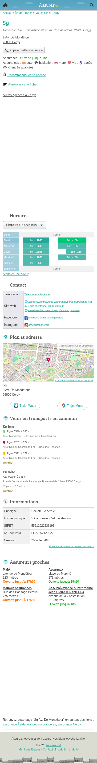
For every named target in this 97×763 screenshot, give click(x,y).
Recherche (92, 5)
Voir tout (8, 462)
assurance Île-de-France (19, 724)
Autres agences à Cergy (19, 95)
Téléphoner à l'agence (37, 294)
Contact (48, 749)
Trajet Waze (28, 405)
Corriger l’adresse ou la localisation (74, 380)
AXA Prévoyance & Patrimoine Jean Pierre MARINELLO (70, 590)
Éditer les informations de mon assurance (71, 546)
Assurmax (55, 569)
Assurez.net (53, 745)
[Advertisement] (48, 153)
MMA (6, 569)
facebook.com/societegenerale (45, 317)
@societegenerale (38, 324)
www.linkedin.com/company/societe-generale (54, 310)
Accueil (5, 5)
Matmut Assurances (17, 588)
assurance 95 (47, 724)
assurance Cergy (69, 724)
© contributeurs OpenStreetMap (75, 345)
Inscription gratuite (67, 749)
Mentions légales (29, 749)
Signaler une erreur (15, 274)
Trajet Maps (75, 405)
